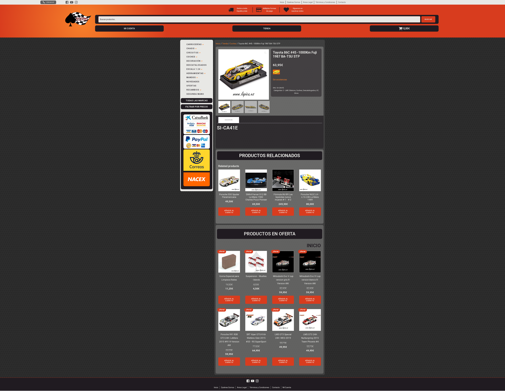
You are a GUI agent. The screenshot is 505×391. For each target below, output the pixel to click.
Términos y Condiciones (325, 2)
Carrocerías (194, 44)
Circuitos (192, 53)
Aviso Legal (308, 2)
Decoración (193, 61)
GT (317, 90)
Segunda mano (195, 94)
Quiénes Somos (293, 2)
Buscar (428, 19)
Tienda (225, 43)
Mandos (191, 77)
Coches (190, 57)
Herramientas (195, 73)
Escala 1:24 (193, 69)
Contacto (342, 2)
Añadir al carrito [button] (229, 211)
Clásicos (292, 90)
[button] (265, 52)
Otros (296, 93)
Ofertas (191, 86)
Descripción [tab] (229, 120)
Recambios (192, 90)
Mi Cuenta (287, 387)
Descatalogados (196, 65)
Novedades (193, 82)
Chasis (190, 48)
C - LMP (285, 90)
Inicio (282, 2)
